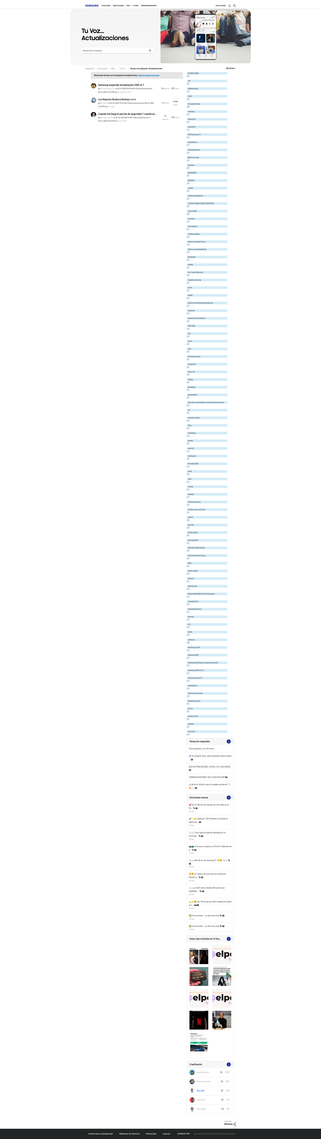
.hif (189, 81)
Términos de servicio (129, 1134)
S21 (189, 624)
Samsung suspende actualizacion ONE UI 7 (121, 84)
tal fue (190, 709)
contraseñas (192, 226)
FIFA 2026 (191, 326)
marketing (192, 433)
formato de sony (194, 356)
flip (189, 334)
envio (190, 288)
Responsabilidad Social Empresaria (201, 594)
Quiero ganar (193, 571)
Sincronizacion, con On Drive (201, 748)
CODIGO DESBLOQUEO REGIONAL (201, 203)
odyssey (191, 494)
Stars (128, 6)
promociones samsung (196, 556)
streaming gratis (194, 701)
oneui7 (190, 517)
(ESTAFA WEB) (193, 73)
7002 (190, 96)
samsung (191, 640)
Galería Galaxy (118, 6)
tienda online (193, 716)
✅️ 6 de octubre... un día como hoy (204, 926)
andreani (191, 112)
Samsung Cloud (194, 647)
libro (189, 425)
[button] (198, 954)
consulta (191, 219)
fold (189, 349)
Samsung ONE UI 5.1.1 (196, 670)
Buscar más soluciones (210, 797)
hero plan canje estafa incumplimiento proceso (206, 402)
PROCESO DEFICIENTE (196, 548)
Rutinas (191, 617)
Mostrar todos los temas (148, 75)
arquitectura (192, 142)
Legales (166, 1134)
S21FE (190, 632)
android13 (192, 127)
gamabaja (191, 387)
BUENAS (191, 180)
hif (189, 410)
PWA (189, 563)
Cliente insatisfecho (195, 196)
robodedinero (193, 601)
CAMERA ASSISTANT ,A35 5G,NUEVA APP (207, 777)
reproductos (192, 586)
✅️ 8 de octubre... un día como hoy (204, 915)
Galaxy (190, 379)
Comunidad (105, 6)
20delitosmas (193, 89)
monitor (191, 448)
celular (190, 188)
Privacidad (151, 1134)
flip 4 (190, 341)
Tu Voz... (192, 811)
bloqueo (191, 165)
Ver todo (210, 938)
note (189, 479)
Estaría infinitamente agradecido (200, 303)
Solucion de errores (195, 693)
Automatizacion (194, 150)
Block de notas (193, 157)
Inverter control (194, 418)
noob (190, 471)
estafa (190, 295)
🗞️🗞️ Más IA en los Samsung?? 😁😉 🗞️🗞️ (208, 860)
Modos (190, 441)
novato (190, 487)
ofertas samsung (194, 502)
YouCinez (191, 732)
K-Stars (136, 6)
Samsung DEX (193, 655)
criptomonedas (193, 234)
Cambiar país (183, 1134)
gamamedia (192, 395)
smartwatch (192, 686)
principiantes (193, 540)
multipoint (192, 456)
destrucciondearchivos (196, 242)
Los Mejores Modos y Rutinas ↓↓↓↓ (117, 99)
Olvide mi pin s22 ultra (196, 510)
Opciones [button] (230, 68)
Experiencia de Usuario (196, 318)
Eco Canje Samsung (195, 272)
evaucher (191, 311)
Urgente (191, 724)
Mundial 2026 (193, 464)
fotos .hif (191, 372)
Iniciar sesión (221, 6)
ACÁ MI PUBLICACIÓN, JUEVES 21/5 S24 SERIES (209, 767)
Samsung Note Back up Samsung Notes (203, 663)
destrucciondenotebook (197, 249)
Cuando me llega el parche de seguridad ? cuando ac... (127, 113)
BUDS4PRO (192, 173)
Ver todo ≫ (210, 741)
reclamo (191, 578)
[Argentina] (91, 5)
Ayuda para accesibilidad (100, 1134)
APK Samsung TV (194, 135)
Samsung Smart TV (195, 678)
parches (191, 525)
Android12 (192, 119)
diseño (190, 265)
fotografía (192, 364)
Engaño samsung (194, 280)
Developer (192, 257)
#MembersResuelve (148, 6)
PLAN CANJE (193, 533)
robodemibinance (195, 609)
